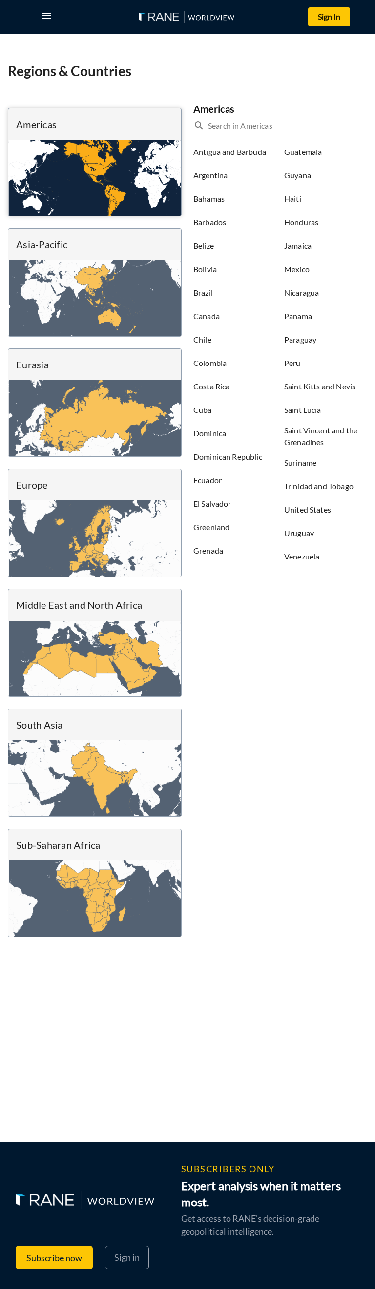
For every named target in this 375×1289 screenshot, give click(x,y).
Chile (202, 339)
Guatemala (303, 151)
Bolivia (205, 269)
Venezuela (301, 556)
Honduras (301, 222)
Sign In (329, 16)
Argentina (210, 175)
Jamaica (298, 245)
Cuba (202, 409)
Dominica (209, 433)
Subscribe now (54, 1257)
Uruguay (299, 532)
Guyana (297, 175)
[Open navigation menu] (48, 17)
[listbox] (234, 354)
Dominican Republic (227, 456)
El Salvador (212, 503)
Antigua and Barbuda (229, 151)
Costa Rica (211, 386)
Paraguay (300, 339)
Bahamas (209, 198)
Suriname (300, 462)
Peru (292, 362)
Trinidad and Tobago (319, 486)
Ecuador (207, 480)
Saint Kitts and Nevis (319, 386)
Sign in (127, 1257)
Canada (206, 316)
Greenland (211, 527)
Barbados (209, 222)
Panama (298, 316)
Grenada (208, 550)
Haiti (292, 198)
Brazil (203, 292)
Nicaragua (301, 292)
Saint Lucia (302, 409)
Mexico (297, 269)
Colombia (210, 362)
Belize (203, 245)
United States (307, 509)
